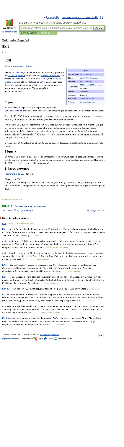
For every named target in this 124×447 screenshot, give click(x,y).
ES (101, 17)
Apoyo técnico (45, 334)
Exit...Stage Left (93, 210)
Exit (4, 229)
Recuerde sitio (53, 17)
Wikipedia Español (29, 33)
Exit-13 (5, 289)
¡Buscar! (99, 28)
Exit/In (5, 318)
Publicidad (55, 334)
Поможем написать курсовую (30, 206)
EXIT (4, 265)
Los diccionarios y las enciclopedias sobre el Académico (52, 22)
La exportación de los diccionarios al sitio (80, 17)
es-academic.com (9, 32)
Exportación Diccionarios (11, 339)
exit (4, 223)
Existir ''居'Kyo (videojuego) (20, 210)
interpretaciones (48, 33)
